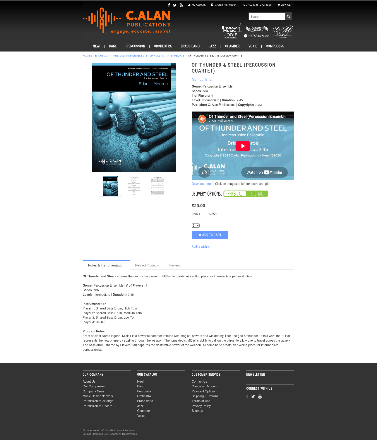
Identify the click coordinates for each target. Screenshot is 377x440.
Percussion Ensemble (127, 55)
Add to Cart (211, 235)
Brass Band (190, 46)
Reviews (175, 265)
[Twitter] (175, 5)
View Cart (286, 4)
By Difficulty (154, 55)
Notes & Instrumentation (106, 265)
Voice (252, 46)
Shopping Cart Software (105, 433)
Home (86, 55)
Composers (275, 46)
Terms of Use (201, 401)
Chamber (232, 46)
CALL (259, 4)
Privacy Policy (201, 406)
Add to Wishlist (201, 246)
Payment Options (204, 391)
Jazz (212, 46)
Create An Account (225, 4)
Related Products (147, 265)
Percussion (135, 46)
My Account (198, 4)
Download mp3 (202, 183)
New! (96, 46)
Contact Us (199, 381)
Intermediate (175, 55)
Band (113, 46)
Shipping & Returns (205, 396)
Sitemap (197, 410)
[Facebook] (169, 5)
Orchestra (163, 46)
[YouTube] (182, 5)
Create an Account (205, 386)
